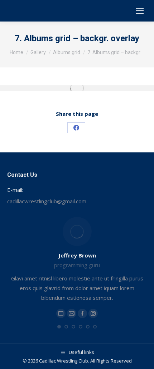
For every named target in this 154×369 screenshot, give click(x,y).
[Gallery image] (77, 88)
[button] (59, 326)
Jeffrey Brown (77, 255)
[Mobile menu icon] (140, 11)
